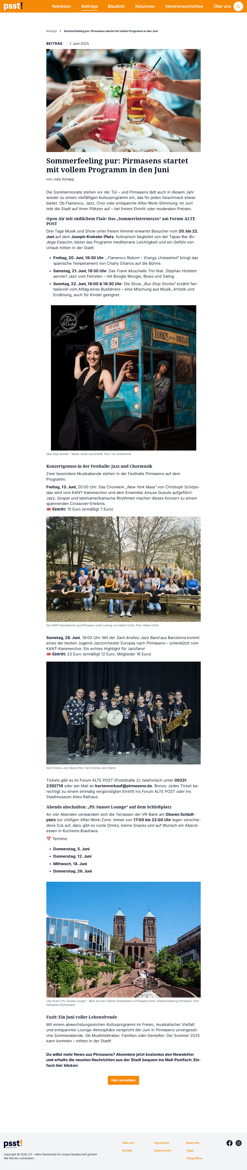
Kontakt (127, 1150)
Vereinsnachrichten (184, 6)
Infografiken (194, 1158)
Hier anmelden (123, 1080)
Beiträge (89, 6)
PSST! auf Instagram (238, 1143)
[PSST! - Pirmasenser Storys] (13, 6)
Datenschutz (162, 1150)
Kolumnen (145, 6)
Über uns (222, 6)
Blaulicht (116, 6)
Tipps (190, 1150)
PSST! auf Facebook (229, 1143)
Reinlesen (61, 6)
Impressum (161, 1142)
